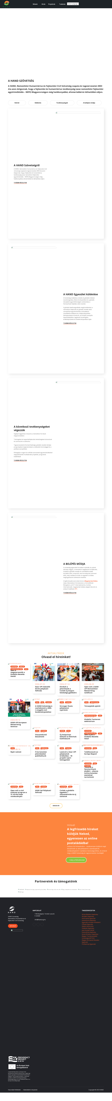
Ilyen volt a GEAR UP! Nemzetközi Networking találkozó (91, 690)
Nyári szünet (15, 752)
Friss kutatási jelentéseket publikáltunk (41, 754)
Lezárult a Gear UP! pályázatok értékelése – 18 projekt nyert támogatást (68, 756)
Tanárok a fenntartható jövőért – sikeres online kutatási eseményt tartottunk (91, 772)
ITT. (76, 589)
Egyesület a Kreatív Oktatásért (91, 922)
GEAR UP (22, 666)
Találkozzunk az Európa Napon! (91, 753)
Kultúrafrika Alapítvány (89, 932)
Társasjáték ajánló (92, 706)
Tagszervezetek (94, 702)
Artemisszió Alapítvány (89, 920)
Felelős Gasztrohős (88, 926)
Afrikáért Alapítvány (88, 916)
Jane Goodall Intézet (88, 930)
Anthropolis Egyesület (88, 918)
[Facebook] (38, 924)
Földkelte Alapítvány (88, 928)
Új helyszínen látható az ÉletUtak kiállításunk (68, 737)
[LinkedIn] (34, 924)
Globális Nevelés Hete (16, 669)
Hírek (26, 669)
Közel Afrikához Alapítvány (90, 934)
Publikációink (44, 748)
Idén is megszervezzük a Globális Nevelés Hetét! (17, 673)
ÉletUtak (62, 730)
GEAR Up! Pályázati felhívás (43, 791)
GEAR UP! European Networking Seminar (18, 724)
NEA (62, 669)
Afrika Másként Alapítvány (90, 914)
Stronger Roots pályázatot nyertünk (66, 708)
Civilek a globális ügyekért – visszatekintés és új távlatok (68, 793)
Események (14, 666)
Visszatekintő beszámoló (41, 736)
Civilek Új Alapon (64, 666)
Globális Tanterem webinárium (92, 720)
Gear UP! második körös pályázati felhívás (42, 689)
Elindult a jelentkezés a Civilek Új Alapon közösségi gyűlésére (68, 690)
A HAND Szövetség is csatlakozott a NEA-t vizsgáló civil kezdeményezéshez (43, 709)
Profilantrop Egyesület (89, 944)
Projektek (38, 669)
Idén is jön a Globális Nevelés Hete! (91, 737)
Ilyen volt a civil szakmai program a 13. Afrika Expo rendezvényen (18, 793)
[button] (107, 4)
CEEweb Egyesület (87, 924)
